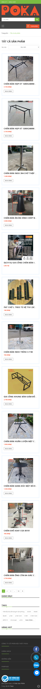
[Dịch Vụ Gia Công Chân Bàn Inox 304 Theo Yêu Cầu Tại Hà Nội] (20, 247)
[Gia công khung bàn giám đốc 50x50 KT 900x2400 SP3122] (20, 381)
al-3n (21, 620)
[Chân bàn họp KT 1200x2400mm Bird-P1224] (20, 113)
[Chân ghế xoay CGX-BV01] (20, 515)
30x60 (35, 612)
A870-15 (5, 620)
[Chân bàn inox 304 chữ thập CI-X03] (20, 158)
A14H (26, 616)
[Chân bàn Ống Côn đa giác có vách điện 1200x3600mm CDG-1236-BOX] (20, 560)
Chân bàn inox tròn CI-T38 (18, 352)
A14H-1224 (33, 616)
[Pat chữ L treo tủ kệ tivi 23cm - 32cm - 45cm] (20, 292)
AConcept (14, 620)
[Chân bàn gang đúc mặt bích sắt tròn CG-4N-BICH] (20, 471)
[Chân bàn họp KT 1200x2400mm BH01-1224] (20, 69)
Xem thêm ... (29, 620)
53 (18, 591)
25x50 (29, 612)
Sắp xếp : (4, 47)
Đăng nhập (12, 2)
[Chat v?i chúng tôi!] (37, 673)
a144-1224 (18, 616)
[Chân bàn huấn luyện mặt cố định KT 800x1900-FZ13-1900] (20, 426)
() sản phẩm (34, 26)
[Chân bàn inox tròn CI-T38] (20, 337)
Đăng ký (4, 2)
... (14, 591)
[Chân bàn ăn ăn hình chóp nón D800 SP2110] (20, 203)
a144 (10, 616)
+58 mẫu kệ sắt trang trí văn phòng (13, 612)
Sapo (12, 686)
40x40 (4, 616)
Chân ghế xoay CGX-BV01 (17, 530)
